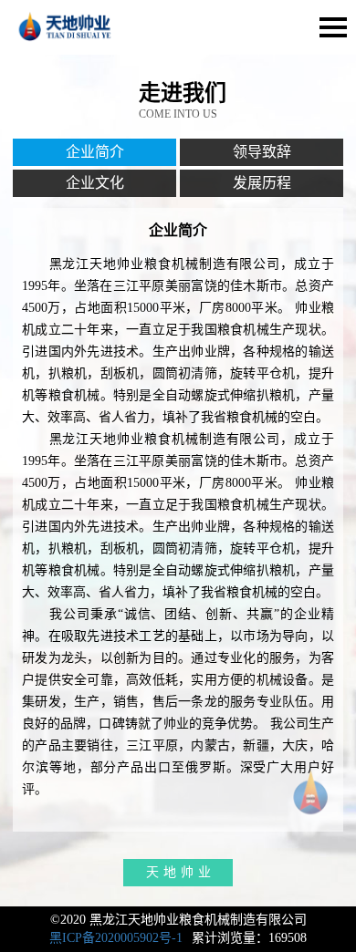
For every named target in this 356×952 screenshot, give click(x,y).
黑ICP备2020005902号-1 (116, 938)
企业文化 (95, 183)
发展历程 (262, 183)
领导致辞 (262, 152)
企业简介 (95, 152)
